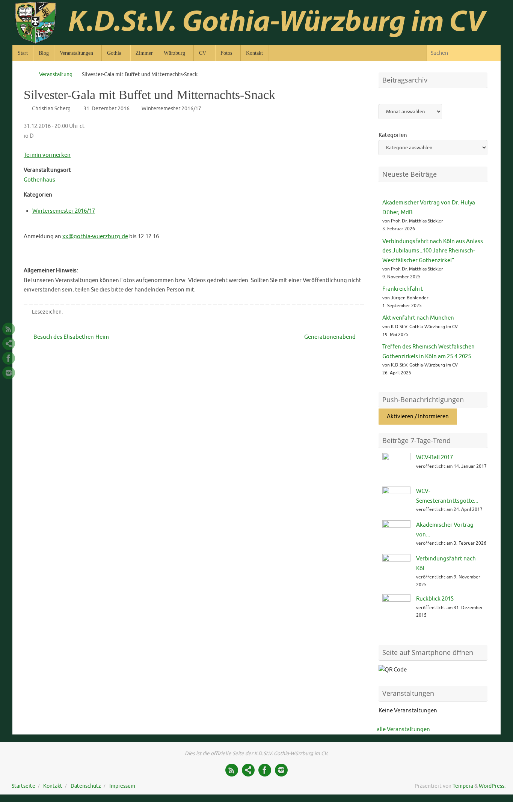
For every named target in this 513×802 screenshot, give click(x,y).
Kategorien (393, 135)
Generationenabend (330, 337)
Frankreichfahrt (402, 289)
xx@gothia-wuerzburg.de (95, 236)
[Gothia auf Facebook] (8, 358)
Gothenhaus (39, 179)
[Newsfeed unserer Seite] (8, 329)
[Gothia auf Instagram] (8, 372)
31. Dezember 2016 (106, 108)
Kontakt (52, 786)
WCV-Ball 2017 (434, 457)
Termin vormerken (47, 155)
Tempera (463, 786)
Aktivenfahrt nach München (418, 317)
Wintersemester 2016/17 (171, 108)
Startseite (23, 786)
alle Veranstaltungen (403, 729)
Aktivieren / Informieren (418, 416)
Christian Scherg (51, 108)
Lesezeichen (47, 312)
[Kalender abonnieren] (8, 343)
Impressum (122, 786)
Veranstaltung (55, 74)
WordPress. (492, 786)
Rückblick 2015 (435, 598)
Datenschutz (86, 786)
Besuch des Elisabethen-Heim (70, 337)
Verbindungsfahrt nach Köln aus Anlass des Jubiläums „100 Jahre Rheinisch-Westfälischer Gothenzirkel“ (432, 251)
